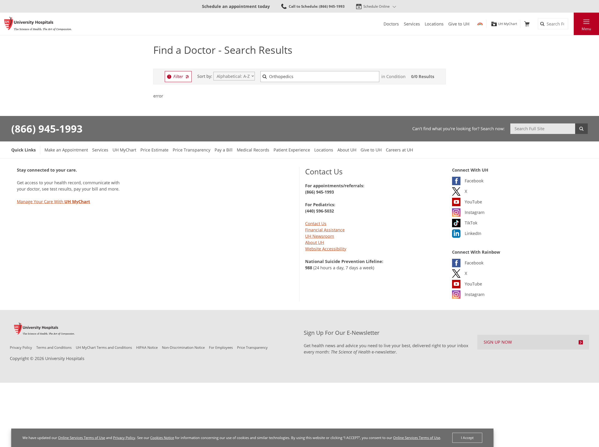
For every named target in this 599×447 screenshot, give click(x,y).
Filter (178, 76)
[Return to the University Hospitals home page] (38, 24)
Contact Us (315, 223)
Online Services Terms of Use (81, 437)
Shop (527, 24)
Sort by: (204, 76)
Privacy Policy (124, 437)
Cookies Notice (162, 437)
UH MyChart (507, 24)
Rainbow (480, 24)
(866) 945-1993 (47, 128)
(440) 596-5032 (319, 211)
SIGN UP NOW (498, 342)
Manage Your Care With (53, 201)
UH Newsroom (319, 236)
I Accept (467, 437)
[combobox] (320, 76)
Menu (586, 28)
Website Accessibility (325, 249)
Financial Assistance (325, 230)
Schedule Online (376, 6)
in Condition (393, 76)
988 (308, 267)
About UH (314, 242)
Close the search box (571, 24)
